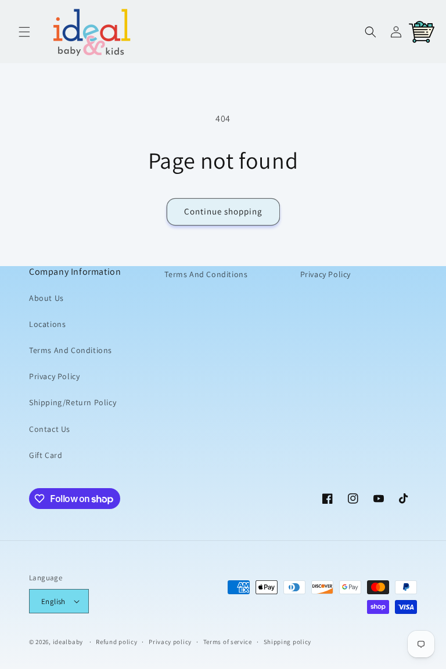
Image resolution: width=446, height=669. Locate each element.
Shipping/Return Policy (72, 402)
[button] (24, 32)
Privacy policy (170, 642)
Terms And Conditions (70, 350)
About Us (46, 298)
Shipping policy (288, 642)
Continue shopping (223, 211)
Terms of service (227, 642)
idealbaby (68, 642)
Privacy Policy (54, 376)
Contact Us (49, 429)
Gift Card (45, 455)
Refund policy (116, 642)
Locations (47, 324)
